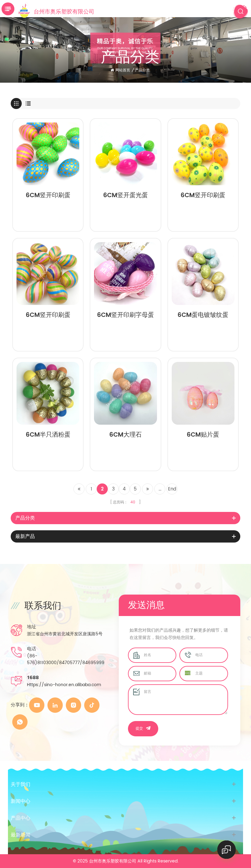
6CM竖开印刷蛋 (48, 196)
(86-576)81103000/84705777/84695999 (65, 659)
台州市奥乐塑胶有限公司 (64, 11)
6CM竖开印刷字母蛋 (125, 316)
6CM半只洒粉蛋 (48, 435)
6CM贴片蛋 (203, 435)
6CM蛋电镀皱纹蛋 (203, 316)
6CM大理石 (125, 435)
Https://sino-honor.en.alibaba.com (64, 684)
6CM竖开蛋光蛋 (125, 196)
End (172, 489)
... (160, 489)
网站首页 (122, 70)
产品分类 (142, 70)
